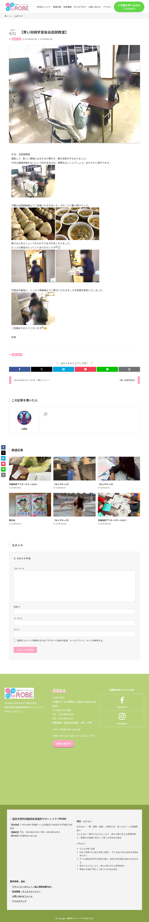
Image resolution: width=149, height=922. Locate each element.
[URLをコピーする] (129, 369)
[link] (45, 414)
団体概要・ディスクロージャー (26, 891)
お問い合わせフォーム (22, 896)
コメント (19, 568)
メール (18, 618)
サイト (17, 629)
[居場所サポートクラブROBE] (17, 6)
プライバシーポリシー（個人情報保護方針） (32, 886)
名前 (17, 606)
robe (24, 428)
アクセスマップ (19, 900)
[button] (19, 369)
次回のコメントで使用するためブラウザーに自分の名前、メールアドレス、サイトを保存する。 (60, 640)
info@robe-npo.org (70, 729)
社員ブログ (16, 39)
